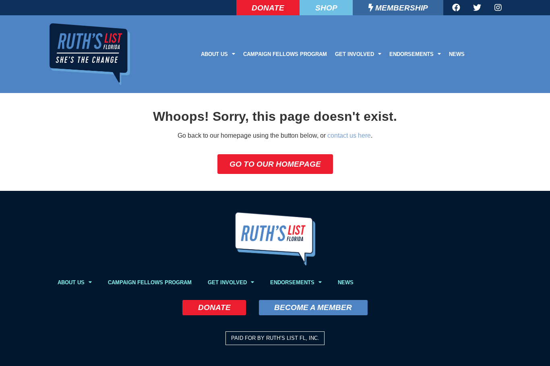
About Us (214, 54)
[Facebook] (456, 7)
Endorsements (411, 54)
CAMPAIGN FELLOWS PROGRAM (285, 54)
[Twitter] (477, 7)
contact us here (349, 135)
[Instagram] (498, 7)
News (457, 54)
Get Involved (354, 54)
